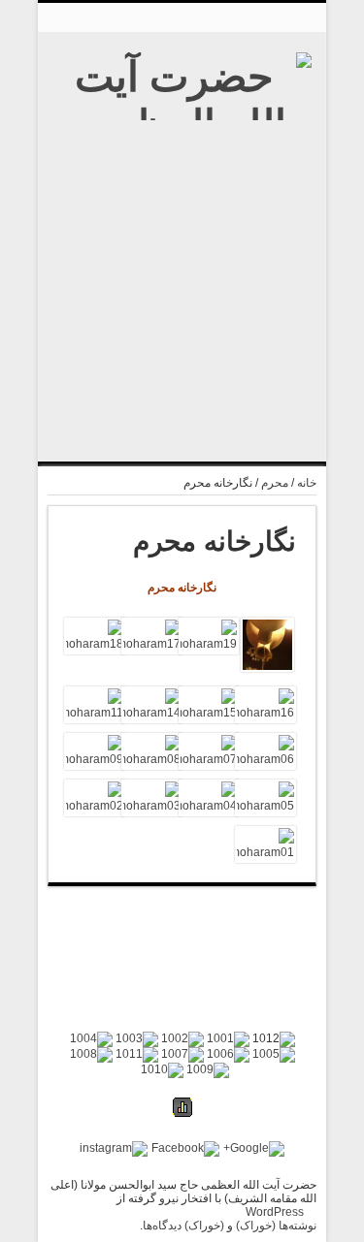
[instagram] (114, 1149)
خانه (306, 483)
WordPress (275, 1212)
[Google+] (253, 1149)
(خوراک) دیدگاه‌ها (183, 1225)
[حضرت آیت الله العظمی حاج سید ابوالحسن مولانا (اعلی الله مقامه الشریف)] (182, 368)
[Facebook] (185, 1149)
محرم (274, 483)
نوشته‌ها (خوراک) (276, 1225)
